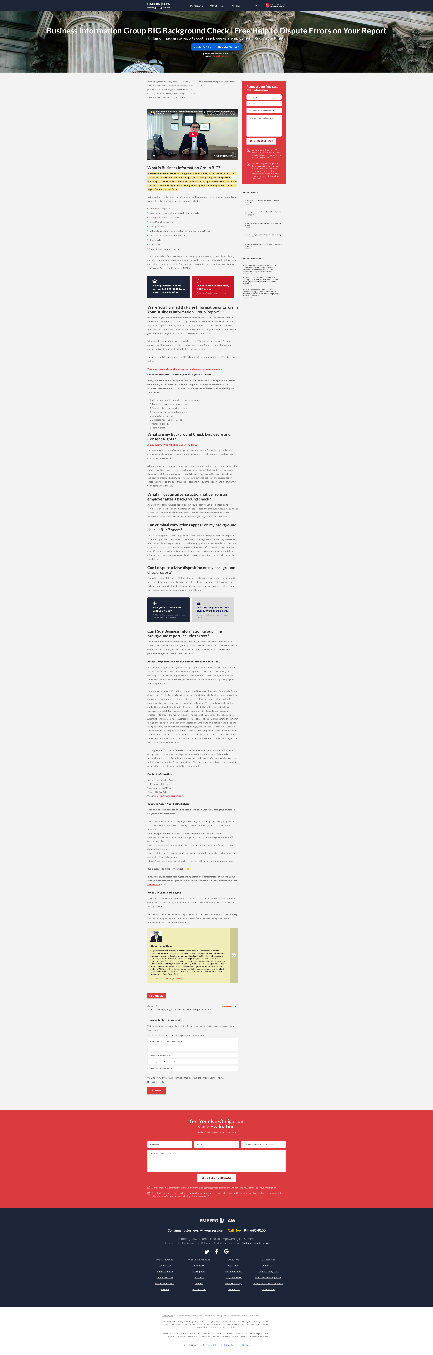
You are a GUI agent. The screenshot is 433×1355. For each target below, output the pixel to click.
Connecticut (199, 1265)
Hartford (199, 1277)
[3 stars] (156, 1035)
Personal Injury (165, 1271)
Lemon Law (165, 1265)
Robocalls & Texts (164, 1283)
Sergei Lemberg (220, 56)
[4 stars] (159, 1035)
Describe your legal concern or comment (185, 1035)
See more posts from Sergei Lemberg (166, 978)
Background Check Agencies (268, 1283)
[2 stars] (152, 1035)
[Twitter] (206, 1252)
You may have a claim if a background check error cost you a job (184, 368)
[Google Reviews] (226, 1252)
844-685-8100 (255, 1230)
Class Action (268, 1289)
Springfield (199, 1271)
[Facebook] (216, 1252)
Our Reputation (233, 1271)
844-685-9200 (169, 289)
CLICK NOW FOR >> (216, 47)
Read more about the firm (255, 1242)
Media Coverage (233, 1283)
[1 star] (149, 1035)
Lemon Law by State (268, 1271)
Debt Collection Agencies (268, 1277)
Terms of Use (212, 1345)
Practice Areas (197, 6)
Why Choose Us (234, 1277)
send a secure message (217, 1026)
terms (273, 166)
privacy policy (261, 166)
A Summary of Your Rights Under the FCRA (172, 444)
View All (165, 1289)
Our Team (233, 1265)
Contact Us (234, 1289)
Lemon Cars (268, 1265)
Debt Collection (165, 1277)
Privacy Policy (230, 1345)
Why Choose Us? (217, 6)
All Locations (199, 1289)
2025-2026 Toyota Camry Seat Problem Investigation (264, 235)
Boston (199, 1283)
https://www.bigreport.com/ (170, 795)
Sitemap (246, 1345)
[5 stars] (163, 1035)
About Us (236, 6)
